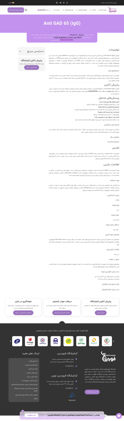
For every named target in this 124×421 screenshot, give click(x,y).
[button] (20, 51)
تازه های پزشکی (69, 10)
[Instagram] (64, 3)
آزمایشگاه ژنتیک (42, 10)
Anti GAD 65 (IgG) (109, 56)
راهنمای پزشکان (82, 10)
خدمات (94, 10)
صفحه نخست (102, 10)
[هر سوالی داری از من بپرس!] (119, 416)
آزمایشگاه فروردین (68, 61)
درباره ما (57, 10)
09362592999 (66, 40)
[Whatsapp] (67, 3)
